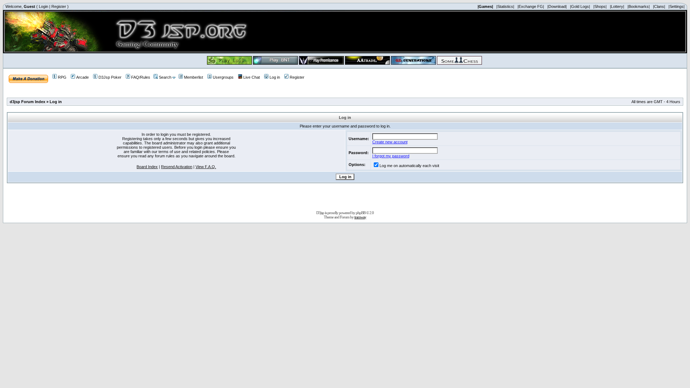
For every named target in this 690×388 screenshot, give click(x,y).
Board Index (147, 167)
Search (165, 77)
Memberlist (193, 77)
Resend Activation (176, 167)
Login (43, 6)
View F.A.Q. (206, 167)
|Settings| (676, 6)
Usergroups (223, 77)
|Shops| (600, 6)
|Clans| (659, 6)
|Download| (557, 6)
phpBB (360, 213)
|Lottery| (617, 6)
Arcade (82, 77)
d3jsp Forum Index (27, 102)
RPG (62, 77)
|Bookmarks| (638, 6)
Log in (275, 77)
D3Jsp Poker (109, 77)
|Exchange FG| (531, 6)
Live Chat (251, 77)
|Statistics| (505, 6)
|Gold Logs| (580, 6)
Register (58, 6)
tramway (360, 217)
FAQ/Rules (140, 77)
